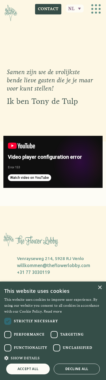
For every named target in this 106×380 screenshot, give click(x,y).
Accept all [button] (28, 368)
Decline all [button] (76, 368)
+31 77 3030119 (33, 272)
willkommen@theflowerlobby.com (53, 265)
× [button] (100, 287)
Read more (53, 311)
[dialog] (53, 331)
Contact (48, 9)
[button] (53, 358)
